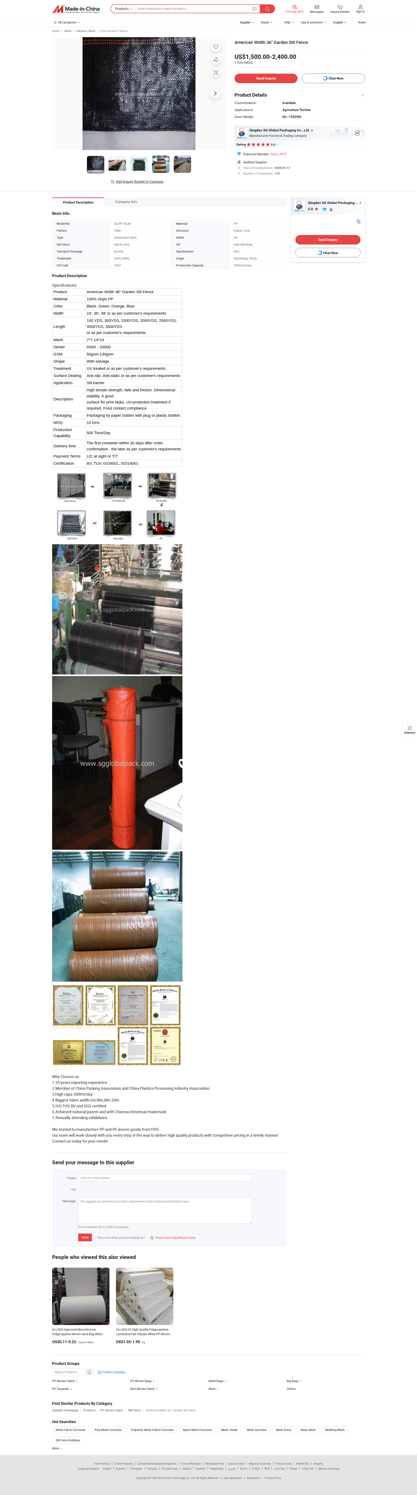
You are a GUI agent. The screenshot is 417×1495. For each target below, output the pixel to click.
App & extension (312, 22)
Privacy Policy (273, 1478)
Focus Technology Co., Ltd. (180, 1478)
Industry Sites (236, 1463)
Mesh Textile (229, 1430)
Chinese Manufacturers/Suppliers (156, 1463)
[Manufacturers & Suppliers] (75, 8)
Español (121, 1468)
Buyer (265, 22)
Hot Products (102, 1463)
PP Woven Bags (141, 1381)
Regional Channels (260, 1463)
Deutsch (200, 1468)
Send (85, 1237)
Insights (318, 1463)
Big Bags (293, 1381)
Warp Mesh (308, 1430)
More (211, 1389)
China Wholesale (191, 1463)
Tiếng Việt (308, 1468)
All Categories (67, 22)
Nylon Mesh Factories (197, 1430)
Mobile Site (302, 1463)
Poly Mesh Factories (108, 1430)
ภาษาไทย (279, 1468)
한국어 (244, 1468)
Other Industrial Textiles (113, 31)
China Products (123, 1463)
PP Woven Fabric (63, 1381)
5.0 (311, 209)
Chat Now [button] (336, 78)
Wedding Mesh (335, 1430)
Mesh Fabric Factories (70, 1430)
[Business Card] (359, 221)
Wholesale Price (214, 1463)
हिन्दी (267, 1468)
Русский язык (170, 1468)
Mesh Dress (283, 1430)
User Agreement (232, 1478)
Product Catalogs (113, 1372)
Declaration (253, 1478)
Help (287, 22)
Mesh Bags (215, 1381)
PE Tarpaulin (60, 1389)
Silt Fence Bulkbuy (68, 1440)
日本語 (256, 1468)
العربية (231, 1468)
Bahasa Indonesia (328, 1468)
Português (136, 1468)
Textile (67, 31)
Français (152, 1468)
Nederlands (216, 1468)
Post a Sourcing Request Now (172, 1237)
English (107, 1468)
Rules (362, 22)
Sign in (360, 11)
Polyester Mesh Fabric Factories (152, 1430)
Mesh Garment (257, 1430)
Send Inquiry (266, 78)
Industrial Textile (85, 31)
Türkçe (293, 1468)
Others (291, 1389)
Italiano (186, 1468)
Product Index (283, 1463)
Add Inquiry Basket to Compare (139, 181)
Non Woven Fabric (142, 1389)
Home (55, 31)
